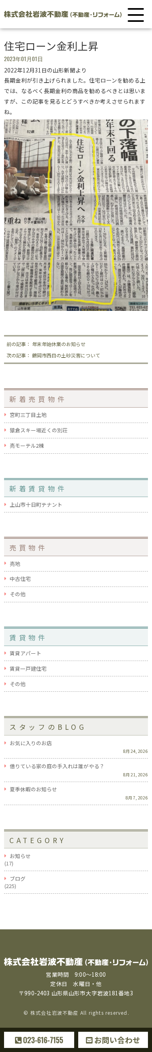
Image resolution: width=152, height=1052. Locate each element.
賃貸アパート (25, 653)
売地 (15, 563)
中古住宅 (20, 578)
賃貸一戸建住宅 (28, 668)
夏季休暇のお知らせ (33, 789)
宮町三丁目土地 (28, 415)
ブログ (18, 878)
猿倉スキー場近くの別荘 (39, 430)
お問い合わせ (116, 1039)
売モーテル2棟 (27, 445)
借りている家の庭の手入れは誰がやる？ (57, 766)
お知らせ (20, 856)
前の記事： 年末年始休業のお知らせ (46, 343)
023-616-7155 (42, 1039)
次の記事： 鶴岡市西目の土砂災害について (53, 355)
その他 (18, 594)
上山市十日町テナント (36, 504)
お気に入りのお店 (31, 743)
